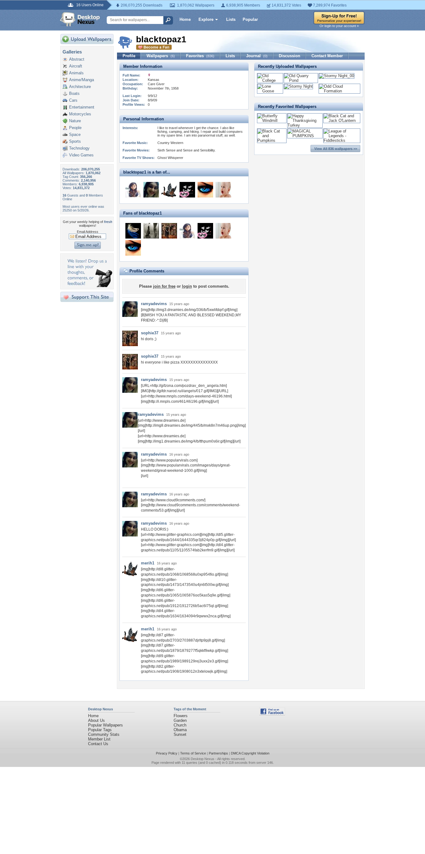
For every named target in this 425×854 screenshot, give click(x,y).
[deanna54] (151, 230)
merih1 (147, 563)
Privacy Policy (166, 753)
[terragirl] (205, 189)
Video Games (81, 155)
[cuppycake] (187, 189)
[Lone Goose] (270, 91)
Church (180, 725)
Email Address (87, 232)
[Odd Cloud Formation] (339, 91)
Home (185, 19)
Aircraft (75, 66)
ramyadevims (154, 303)
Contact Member (327, 55)
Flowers (181, 715)
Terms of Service (193, 753)
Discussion (289, 55)
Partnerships (218, 753)
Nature (75, 120)
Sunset (180, 734)
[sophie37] (169, 230)
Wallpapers (161, 55)
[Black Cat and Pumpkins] (272, 140)
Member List (99, 739)
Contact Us (98, 743)
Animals (76, 73)
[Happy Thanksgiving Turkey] (305, 125)
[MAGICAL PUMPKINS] (305, 135)
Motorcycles (80, 114)
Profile (129, 55)
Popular (250, 19)
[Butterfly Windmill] (272, 120)
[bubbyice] (223, 189)
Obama (180, 729)
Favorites (200, 55)
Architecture (80, 86)
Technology (79, 148)
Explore (205, 19)
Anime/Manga (81, 79)
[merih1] (169, 189)
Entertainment (81, 107)
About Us (96, 720)
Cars (73, 100)
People (75, 127)
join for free (164, 286)
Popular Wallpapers (105, 725)
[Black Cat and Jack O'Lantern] (341, 120)
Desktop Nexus (202, 759)
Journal (257, 55)
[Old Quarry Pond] (301, 80)
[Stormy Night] (298, 86)
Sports (75, 141)
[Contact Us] (88, 285)
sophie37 (149, 333)
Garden (180, 720)
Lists (231, 19)
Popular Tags (100, 729)
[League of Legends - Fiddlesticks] (341, 140)
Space (75, 134)
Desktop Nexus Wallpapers (80, 19)
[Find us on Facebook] (272, 714)
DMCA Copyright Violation (250, 753)
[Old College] (270, 80)
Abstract (76, 59)
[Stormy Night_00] (336, 75)
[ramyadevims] (151, 189)
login (187, 286)
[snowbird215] (133, 230)
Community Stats (103, 734)
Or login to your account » (339, 26)
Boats (74, 93)
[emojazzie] (133, 189)
